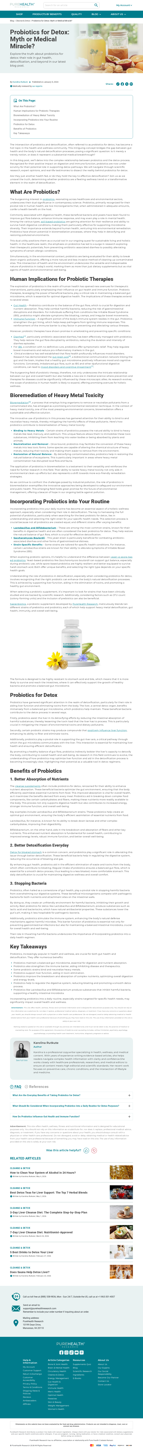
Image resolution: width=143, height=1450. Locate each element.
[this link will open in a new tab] (61, 1352)
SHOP (19, 14)
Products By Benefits (47, 14)
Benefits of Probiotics (25, 128)
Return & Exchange (32, 1374)
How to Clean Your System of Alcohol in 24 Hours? (43, 1172)
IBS (20, 347)
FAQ (18, 1087)
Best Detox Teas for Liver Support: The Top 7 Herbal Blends (48, 1192)
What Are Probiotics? (24, 106)
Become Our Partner (108, 1377)
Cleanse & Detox (23, 21)
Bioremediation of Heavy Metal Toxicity (34, 115)
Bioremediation (19, 402)
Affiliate (27, 1404)
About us (117, 14)
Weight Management (58, 1405)
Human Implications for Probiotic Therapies (36, 111)
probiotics (49, 199)
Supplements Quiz (82, 1364)
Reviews (27, 1397)
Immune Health (55, 1388)
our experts (37, 86)
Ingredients (78, 1375)
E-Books (77, 1378)
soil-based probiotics (53, 221)
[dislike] (94, 1150)
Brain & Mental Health (58, 1368)
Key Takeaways (22, 133)
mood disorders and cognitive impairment (66, 367)
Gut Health (20, 305)
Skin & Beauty (54, 1402)
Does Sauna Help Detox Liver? (29, 1272)
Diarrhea (19, 336)
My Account (123, 5)
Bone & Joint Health (58, 1364)
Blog (95, 14)
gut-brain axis (60, 357)
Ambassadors (29, 1400)
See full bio (22, 1060)
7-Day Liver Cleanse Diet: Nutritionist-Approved (41, 1232)
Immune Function (24, 319)
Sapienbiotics (18, 604)
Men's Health (54, 1391)
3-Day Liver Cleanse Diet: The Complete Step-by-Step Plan (48, 1212)
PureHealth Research (85, 604)
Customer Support (32, 1370)
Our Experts (104, 1368)
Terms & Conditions (32, 1387)
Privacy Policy (30, 1383)
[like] (86, 1150)
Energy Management (58, 1378)
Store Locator (104, 1384)
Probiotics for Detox (24, 124)
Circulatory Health (57, 1371)
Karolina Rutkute (20, 82)
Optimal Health (55, 1395)
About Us (102, 1364)
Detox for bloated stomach (26, 852)
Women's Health (56, 1409)
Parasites (52, 1398)
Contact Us (103, 1381)
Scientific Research (82, 1371)
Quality (76, 14)
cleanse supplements (28, 786)
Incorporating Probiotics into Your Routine (36, 119)
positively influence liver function (107, 730)
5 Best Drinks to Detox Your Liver (31, 1252)
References (39, 1087)
